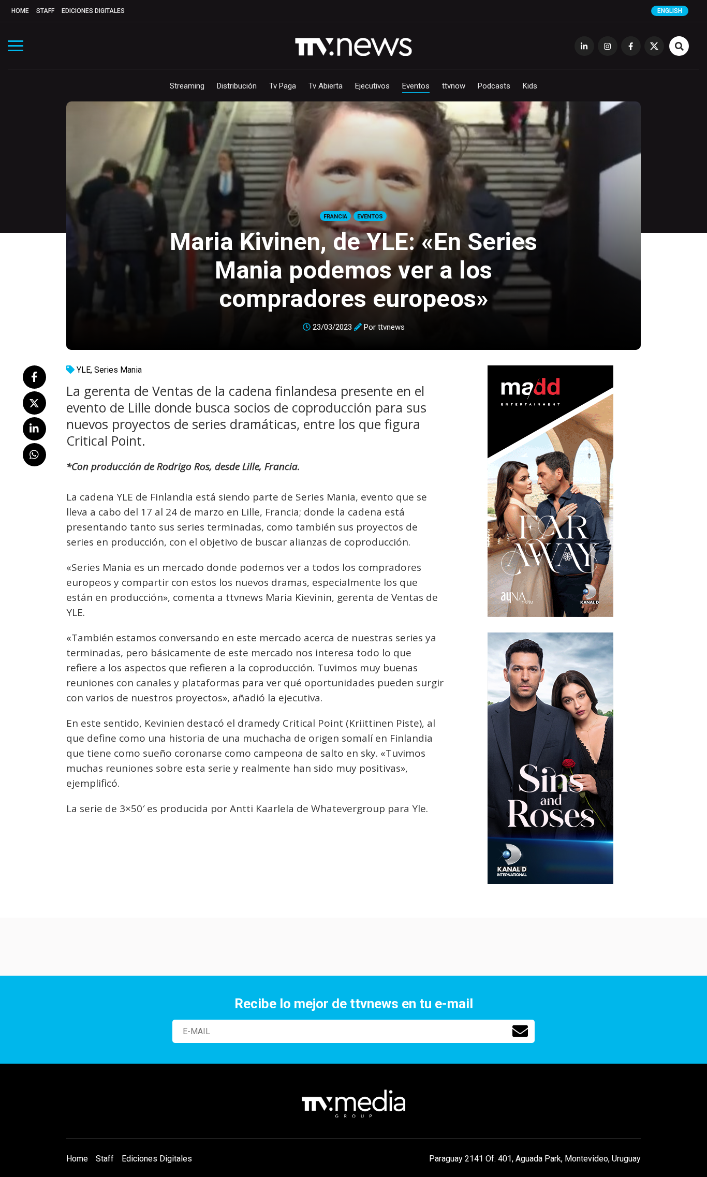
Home (20, 10)
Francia (335, 216)
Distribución (237, 86)
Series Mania (118, 370)
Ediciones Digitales (93, 10)
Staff (45, 10)
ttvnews (391, 327)
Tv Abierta (325, 86)
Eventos (416, 86)
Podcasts (494, 86)
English (669, 10)
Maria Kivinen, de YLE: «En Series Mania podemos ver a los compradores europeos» (353, 270)
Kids (530, 86)
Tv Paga (282, 86)
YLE (84, 370)
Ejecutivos (372, 86)
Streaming (187, 86)
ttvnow (453, 86)
